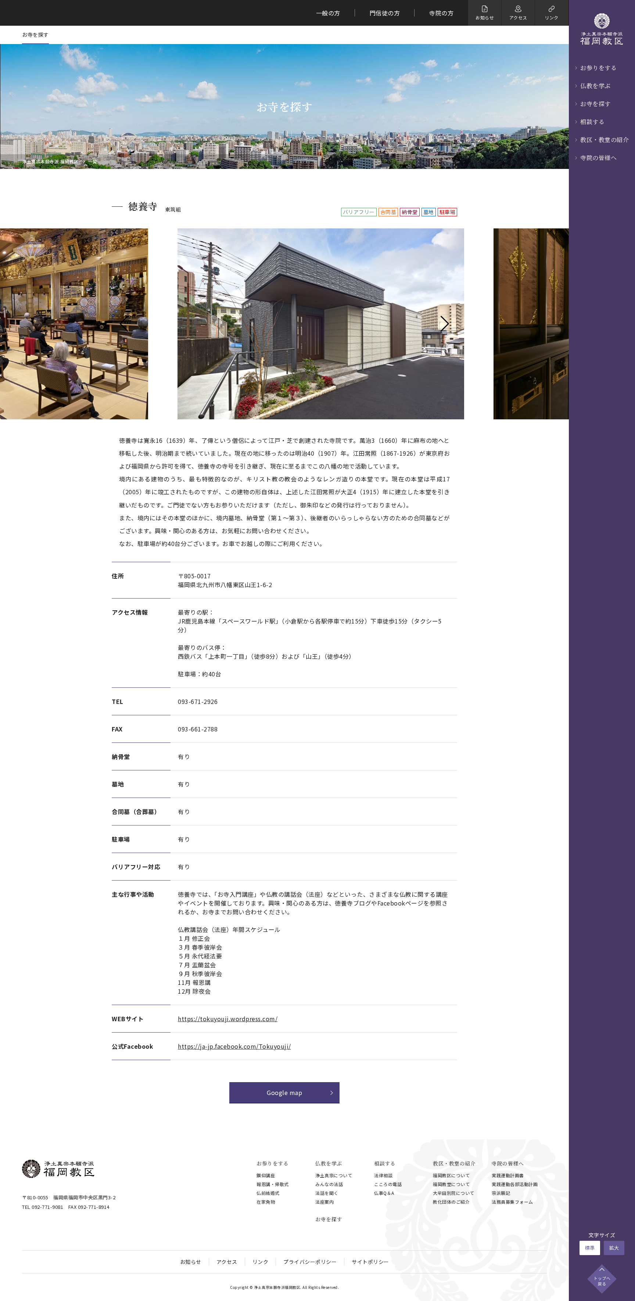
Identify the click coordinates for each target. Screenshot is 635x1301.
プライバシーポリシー (310, 1261)
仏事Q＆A (384, 1193)
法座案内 (324, 1202)
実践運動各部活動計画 (515, 1184)
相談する (592, 122)
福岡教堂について (451, 1184)
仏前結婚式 (268, 1193)
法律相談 (383, 1175)
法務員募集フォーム (512, 1202)
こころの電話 (388, 1184)
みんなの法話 (329, 1184)
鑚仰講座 (265, 1175)
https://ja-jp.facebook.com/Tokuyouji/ (234, 1046)
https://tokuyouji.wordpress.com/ (227, 1018)
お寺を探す (595, 104)
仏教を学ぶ (595, 86)
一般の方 (328, 12)
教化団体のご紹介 (451, 1202)
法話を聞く (326, 1193)
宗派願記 (501, 1193)
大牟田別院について (453, 1193)
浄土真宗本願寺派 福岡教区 (50, 161)
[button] (124, 324)
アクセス (226, 1261)
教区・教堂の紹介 (604, 139)
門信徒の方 (385, 12)
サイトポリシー (370, 1261)
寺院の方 (441, 12)
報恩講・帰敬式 (272, 1184)
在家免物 (265, 1202)
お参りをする (598, 68)
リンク (260, 1261)
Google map (284, 1092)
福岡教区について (451, 1175)
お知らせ (190, 1261)
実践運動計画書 (508, 1175)
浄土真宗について (333, 1175)
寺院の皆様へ (598, 157)
